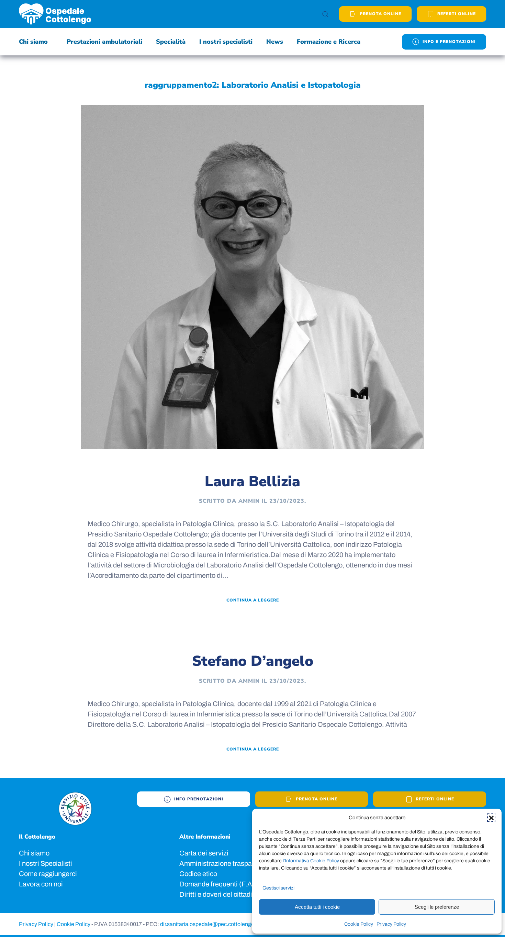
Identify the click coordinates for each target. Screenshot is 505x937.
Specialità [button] (171, 42)
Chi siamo (34, 853)
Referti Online (456, 14)
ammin (249, 501)
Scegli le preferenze (437, 907)
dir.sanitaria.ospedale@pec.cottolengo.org (212, 924)
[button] (491, 817)
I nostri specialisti (225, 42)
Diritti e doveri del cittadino (219, 894)
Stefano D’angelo (252, 661)
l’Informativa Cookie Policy (311, 860)
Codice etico (198, 873)
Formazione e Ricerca (328, 42)
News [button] (274, 42)
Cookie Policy (358, 924)
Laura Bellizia (252, 481)
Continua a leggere (252, 600)
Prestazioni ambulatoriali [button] (104, 42)
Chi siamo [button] (33, 42)
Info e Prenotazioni (449, 41)
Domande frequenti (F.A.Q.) (221, 884)
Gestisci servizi (278, 888)
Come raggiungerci (48, 873)
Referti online (435, 799)
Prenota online (380, 14)
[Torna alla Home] (55, 13)
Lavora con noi (41, 884)
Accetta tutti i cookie (317, 907)
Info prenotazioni (198, 799)
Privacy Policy (391, 924)
